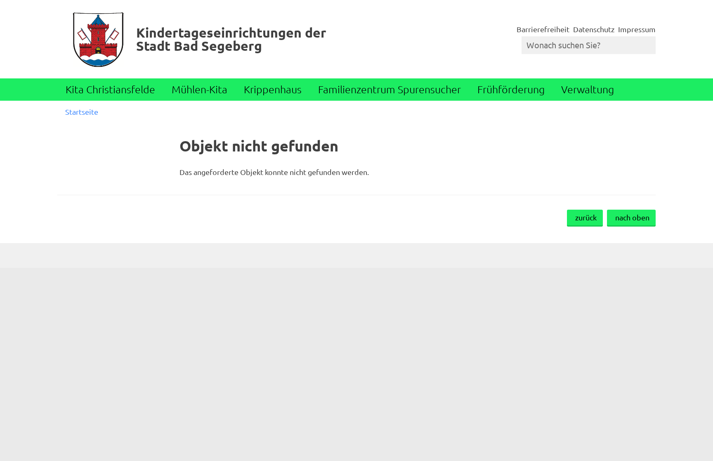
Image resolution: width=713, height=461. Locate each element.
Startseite (81, 111)
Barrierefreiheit (543, 29)
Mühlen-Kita (199, 89)
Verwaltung (587, 89)
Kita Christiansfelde (110, 89)
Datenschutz (593, 29)
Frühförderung (511, 89)
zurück (586, 217)
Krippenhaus (273, 89)
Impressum (637, 29)
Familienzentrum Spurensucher (389, 89)
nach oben (632, 217)
